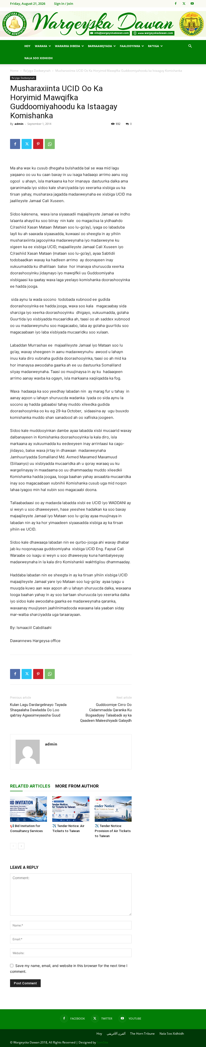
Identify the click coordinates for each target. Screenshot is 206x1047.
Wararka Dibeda (67, 46)
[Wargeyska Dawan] (103, 24)
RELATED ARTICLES (30, 786)
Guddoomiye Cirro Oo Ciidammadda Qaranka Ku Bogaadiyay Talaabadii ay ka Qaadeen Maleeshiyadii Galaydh (106, 712)
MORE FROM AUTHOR (77, 786)
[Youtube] (192, 3)
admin (19, 124)
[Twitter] (184, 3)
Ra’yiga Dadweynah (36, 70)
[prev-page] (13, 846)
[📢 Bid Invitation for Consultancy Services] (28, 809)
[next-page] (21, 846)
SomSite (102, 1042)
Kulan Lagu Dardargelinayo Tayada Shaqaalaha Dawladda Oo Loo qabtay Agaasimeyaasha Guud (38, 710)
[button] (190, 46)
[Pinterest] (38, 144)
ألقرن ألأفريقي (116, 1033)
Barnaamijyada (100, 46)
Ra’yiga (153, 46)
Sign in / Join (63, 3)
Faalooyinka (130, 46)
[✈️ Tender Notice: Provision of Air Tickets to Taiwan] (113, 809)
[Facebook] (175, 3)
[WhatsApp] (50, 144)
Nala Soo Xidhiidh (38, 58)
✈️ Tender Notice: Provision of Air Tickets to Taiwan (113, 831)
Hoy (27, 46)
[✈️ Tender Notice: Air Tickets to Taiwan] (70, 809)
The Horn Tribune (142, 1033)
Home (14, 70)
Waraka (41, 46)
